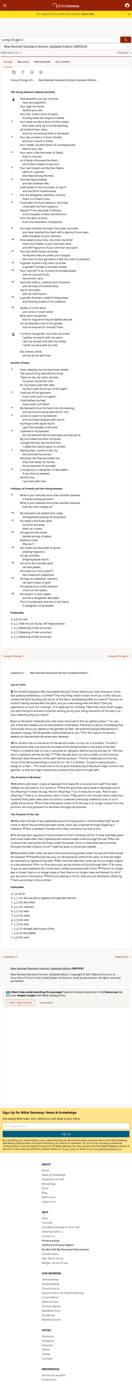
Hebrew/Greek (42, 61)
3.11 (16, 898)
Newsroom (48, 1197)
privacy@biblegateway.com (107, 1148)
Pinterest (47, 1345)
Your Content (62, 61)
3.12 (16, 902)
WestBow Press (51, 1311)
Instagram (48, 1341)
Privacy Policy (69, 1148)
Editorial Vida (50, 1302)
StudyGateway (50, 1284)
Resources (23, 61)
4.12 (16, 623)
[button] (127, 5)
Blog (44, 1192)
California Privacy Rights (58, 1245)
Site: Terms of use (52, 1258)
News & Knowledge (54, 1175)
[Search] (125, 40)
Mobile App (49, 1184)
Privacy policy (50, 1240)
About (45, 1170)
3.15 (16, 907)
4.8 (15, 619)
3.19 (16, 924)
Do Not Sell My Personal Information (65, 1249)
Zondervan (48, 1315)
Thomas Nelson (51, 1306)
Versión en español (53, 1375)
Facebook (48, 1336)
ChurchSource (50, 1288)
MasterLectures (51, 1319)
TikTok (46, 1349)
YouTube (47, 1358)
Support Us (49, 1201)
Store (45, 1188)
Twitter (46, 1354)
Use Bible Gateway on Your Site (61, 1227)
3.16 (16, 911)
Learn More (46, 1002)
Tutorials (47, 1222)
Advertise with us (52, 1231)
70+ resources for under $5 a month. (65, 14)
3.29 (16, 937)
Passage (7, 61)
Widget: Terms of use (55, 1263)
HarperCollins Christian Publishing (63, 1293)
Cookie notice (50, 1254)
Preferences (49, 1379)
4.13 (16, 628)
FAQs (45, 1218)
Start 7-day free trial (20, 1002)
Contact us (48, 1236)
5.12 (16, 632)
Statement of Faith (53, 1179)
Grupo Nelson (50, 1297)
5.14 (16, 637)
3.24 (16, 933)
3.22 (16, 928)
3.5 (15, 893)
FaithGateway (50, 1279)
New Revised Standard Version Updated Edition (40, 968)
